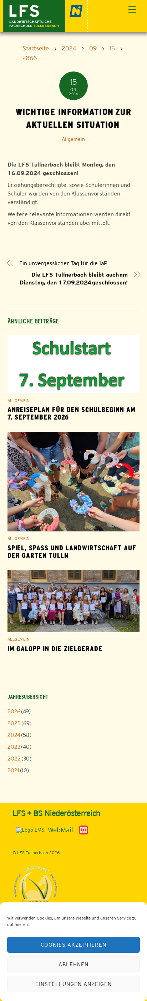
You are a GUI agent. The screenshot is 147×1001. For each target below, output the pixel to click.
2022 (14, 758)
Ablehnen (73, 964)
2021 (13, 770)
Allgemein (73, 139)
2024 (13, 735)
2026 (13, 711)
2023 (13, 747)
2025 (14, 723)
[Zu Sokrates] (83, 829)
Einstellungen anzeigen (73, 984)
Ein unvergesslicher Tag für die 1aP (63, 263)
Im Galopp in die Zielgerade (54, 649)
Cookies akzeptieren (73, 945)
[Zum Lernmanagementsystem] (28, 829)
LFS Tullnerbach (32, 852)
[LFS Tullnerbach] (45, 15)
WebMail (60, 830)
